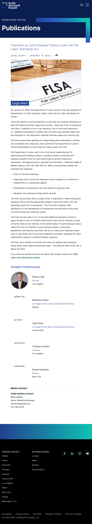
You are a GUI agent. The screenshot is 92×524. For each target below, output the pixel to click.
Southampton (38, 469)
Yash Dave (37, 323)
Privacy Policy (22, 514)
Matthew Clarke (40, 300)
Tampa (5, 497)
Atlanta (35, 307)
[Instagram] (80, 453)
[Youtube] (87, 453)
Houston (6, 474)
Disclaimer (7, 514)
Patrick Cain (38, 277)
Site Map (37, 514)
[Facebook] (64, 453)
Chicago (5, 469)
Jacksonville (37, 330)
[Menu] (88, 5)
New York (36, 376)
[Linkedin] (72, 453)
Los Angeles (37, 284)
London (35, 456)
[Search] (81, 5)
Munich (35, 465)
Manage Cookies (53, 514)
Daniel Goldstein (40, 369)
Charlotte (6, 465)
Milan (34, 460)
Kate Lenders (17, 397)
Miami (4, 487)
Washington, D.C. (9, 501)
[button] (56, 55)
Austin (5, 460)
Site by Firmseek (73, 514)
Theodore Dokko (41, 346)
